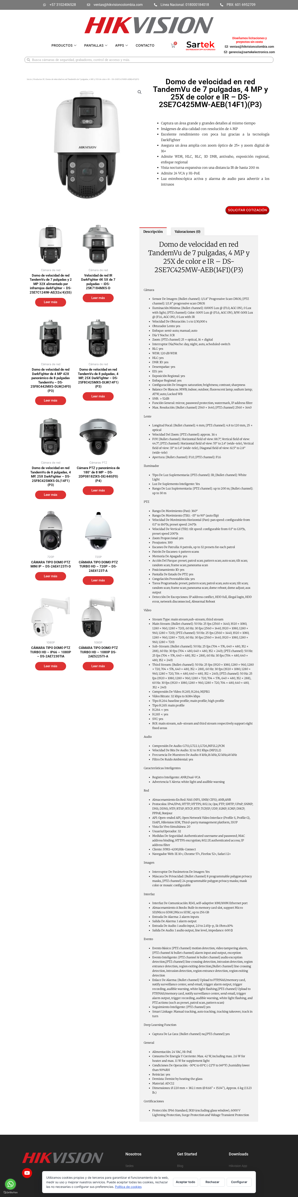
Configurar (239, 1182)
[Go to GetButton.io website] (10, 1192)
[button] (140, 92)
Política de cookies (128, 1187)
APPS (119, 45)
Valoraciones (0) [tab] (187, 232)
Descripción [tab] (153, 232)
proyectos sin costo (249, 42)
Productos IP (38, 79)
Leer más (50, 302)
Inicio (29, 79)
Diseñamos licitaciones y (249, 38)
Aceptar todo (185, 1182)
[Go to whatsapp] (10, 1184)
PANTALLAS (94, 45)
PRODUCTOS (62, 45)
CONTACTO (145, 45)
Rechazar (212, 1182)
